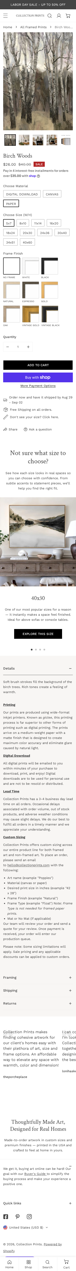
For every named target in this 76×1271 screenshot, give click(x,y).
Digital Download (22, 194)
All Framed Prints (33, 27)
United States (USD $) (26, 1227)
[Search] (49, 15)
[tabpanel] (38, 816)
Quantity (9, 337)
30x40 (62, 233)
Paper (11, 204)
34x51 (10, 242)
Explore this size (38, 634)
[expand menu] (5, 15)
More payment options (38, 385)
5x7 (8, 223)
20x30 (27, 233)
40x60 (27, 242)
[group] (38, 541)
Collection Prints (29, 1244)
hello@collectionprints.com (28, 865)
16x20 (54, 223)
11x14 (38, 223)
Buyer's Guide (35, 1174)
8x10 (22, 223)
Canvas (52, 194)
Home (7, 27)
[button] (68, 15)
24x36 (44, 233)
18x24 (10, 233)
